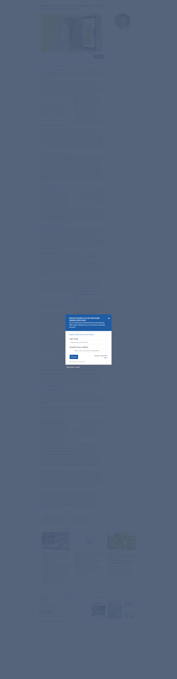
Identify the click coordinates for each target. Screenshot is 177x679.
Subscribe (74, 357)
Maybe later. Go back (73, 367)
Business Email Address (79, 347)
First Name (74, 339)
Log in (105, 357)
